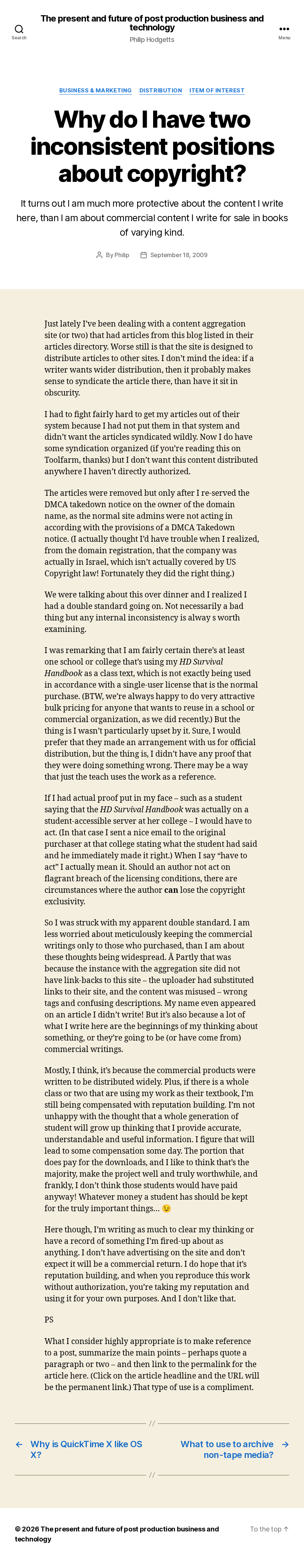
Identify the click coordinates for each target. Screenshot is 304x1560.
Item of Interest (217, 90)
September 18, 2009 (179, 255)
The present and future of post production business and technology (152, 23)
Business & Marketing (95, 90)
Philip (122, 255)
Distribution (160, 90)
